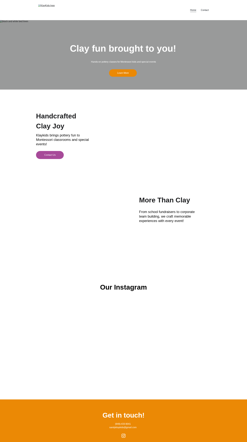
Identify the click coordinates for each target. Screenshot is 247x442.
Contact (205, 10)
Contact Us (50, 155)
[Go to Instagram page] (123, 436)
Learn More (123, 73)
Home (193, 10)
